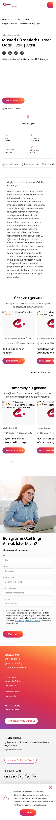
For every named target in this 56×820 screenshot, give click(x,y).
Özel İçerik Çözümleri (15, 667)
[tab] (10, 164)
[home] (10, 5)
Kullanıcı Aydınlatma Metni (27, 620)
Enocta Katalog (22, 19)
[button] (50, 5)
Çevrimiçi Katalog (13, 663)
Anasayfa (6, 19)
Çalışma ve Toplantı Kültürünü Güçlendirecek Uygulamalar (27, 744)
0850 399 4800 (12, 709)
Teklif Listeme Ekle (13, 100)
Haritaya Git (11, 685)
